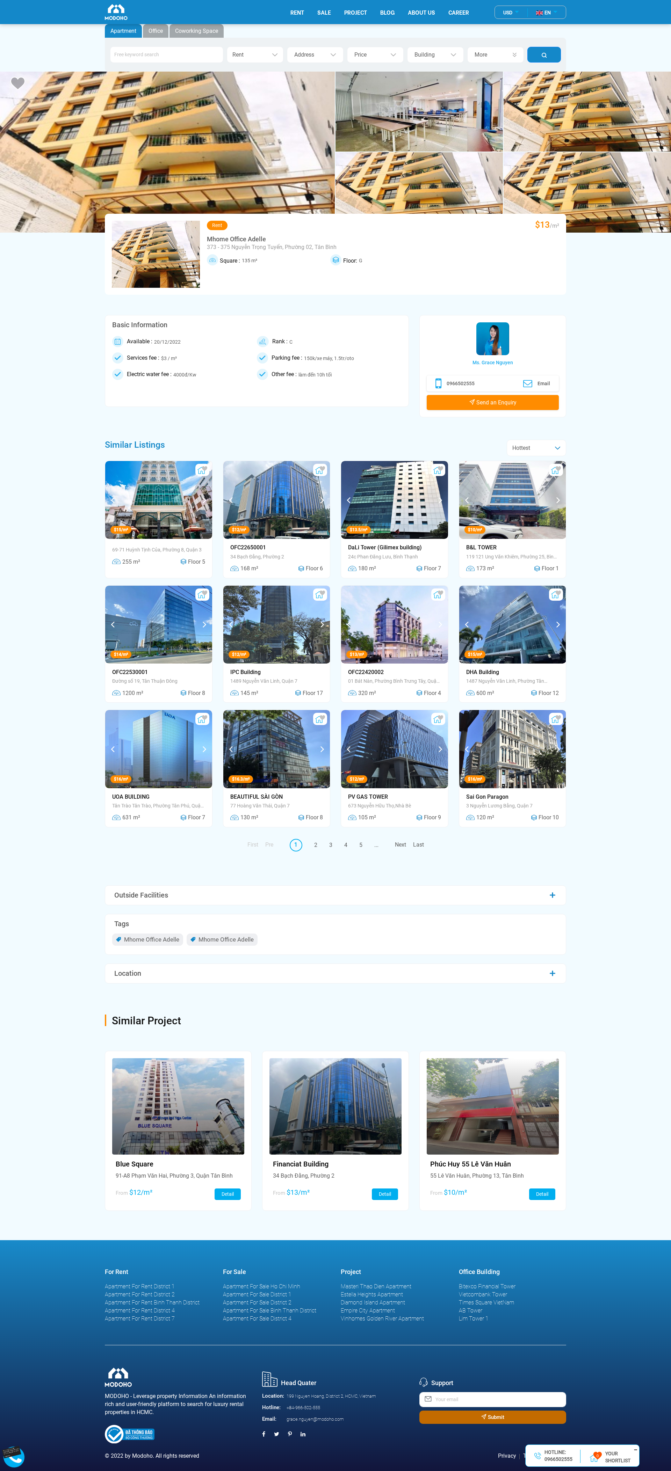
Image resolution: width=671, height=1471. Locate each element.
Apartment (123, 31)
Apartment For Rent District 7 (140, 1318)
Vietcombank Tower (483, 1294)
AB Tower (470, 1310)
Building (424, 54)
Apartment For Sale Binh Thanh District (269, 1310)
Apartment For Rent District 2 (140, 1294)
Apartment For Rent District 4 (140, 1310)
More (481, 54)
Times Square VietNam (486, 1302)
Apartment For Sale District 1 (257, 1294)
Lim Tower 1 (474, 1318)
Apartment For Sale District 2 (257, 1302)
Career (458, 12)
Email (543, 383)
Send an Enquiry (496, 402)
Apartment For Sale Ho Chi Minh (261, 1286)
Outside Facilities (141, 895)
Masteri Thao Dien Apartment (376, 1286)
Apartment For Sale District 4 (257, 1318)
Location (127, 973)
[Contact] (14, 1451)
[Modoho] (116, 12)
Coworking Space (196, 31)
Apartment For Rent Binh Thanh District (152, 1302)
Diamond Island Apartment (373, 1302)
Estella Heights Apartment (372, 1294)
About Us (421, 12)
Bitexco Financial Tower (487, 1286)
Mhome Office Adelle (151, 939)
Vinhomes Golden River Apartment (382, 1318)
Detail (228, 1194)
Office (156, 31)
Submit (495, 1417)
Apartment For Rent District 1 (140, 1286)
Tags (121, 924)
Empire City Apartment (368, 1310)
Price (360, 54)
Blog (387, 12)
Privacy (507, 1455)
